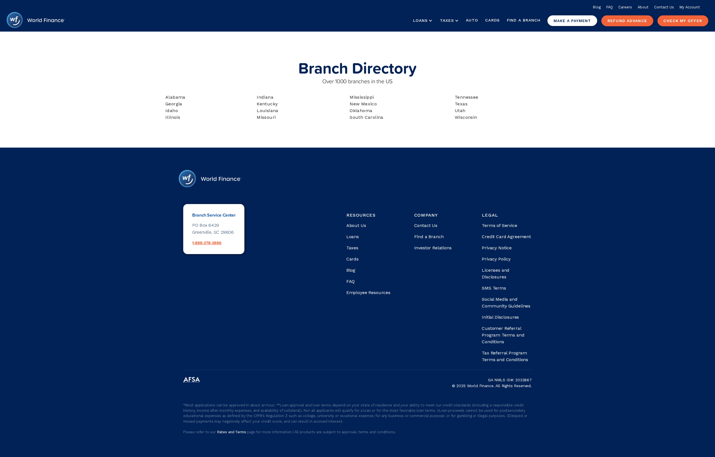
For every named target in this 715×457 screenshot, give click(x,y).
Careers (625, 7)
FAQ (609, 7)
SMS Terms (494, 288)
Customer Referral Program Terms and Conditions (503, 335)
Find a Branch (523, 20)
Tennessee (466, 97)
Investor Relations (433, 247)
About (643, 7)
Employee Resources (368, 292)
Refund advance (627, 20)
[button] (422, 20)
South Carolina (366, 117)
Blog (596, 7)
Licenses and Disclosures (495, 273)
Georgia (173, 103)
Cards (492, 20)
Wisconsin (466, 117)
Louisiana (267, 110)
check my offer (682, 20)
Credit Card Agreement (506, 236)
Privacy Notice (497, 247)
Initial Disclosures (500, 317)
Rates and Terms (232, 432)
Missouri (266, 117)
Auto (472, 20)
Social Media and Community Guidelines (506, 303)
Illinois (172, 117)
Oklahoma (361, 110)
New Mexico (363, 103)
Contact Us (664, 7)
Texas (461, 103)
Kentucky (267, 103)
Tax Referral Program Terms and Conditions (505, 356)
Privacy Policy (496, 259)
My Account (690, 7)
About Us (356, 225)
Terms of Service (499, 225)
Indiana (265, 97)
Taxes (447, 20)
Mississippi (362, 97)
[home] (36, 20)
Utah (460, 110)
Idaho (171, 110)
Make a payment (572, 20)
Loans (352, 236)
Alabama (175, 97)
